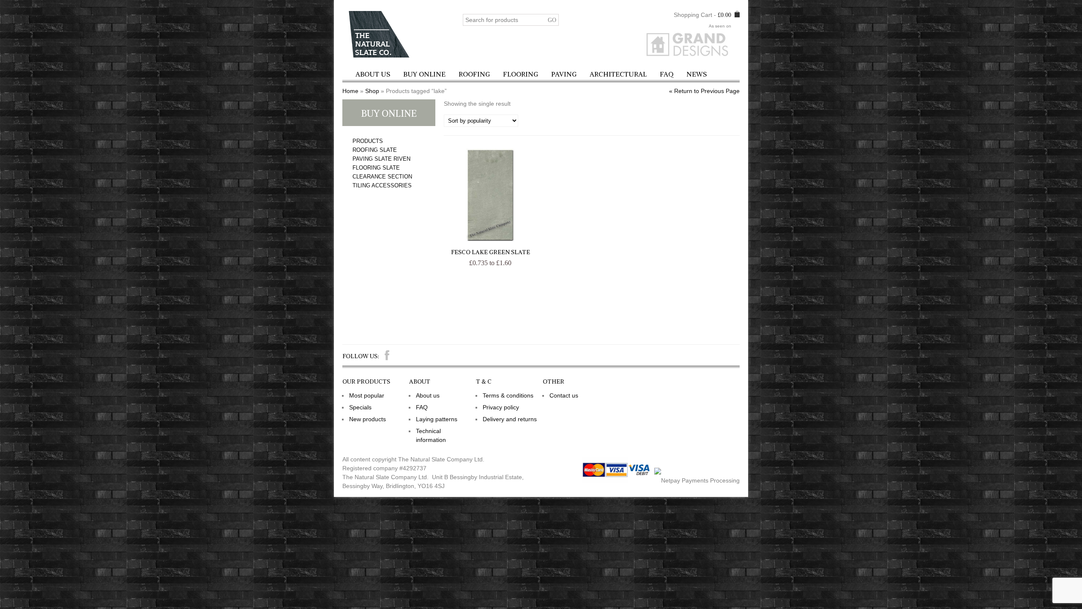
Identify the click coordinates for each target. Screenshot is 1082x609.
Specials (360, 407)
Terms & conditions (508, 395)
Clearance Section (382, 176)
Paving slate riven (381, 159)
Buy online (424, 74)
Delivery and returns (510, 419)
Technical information (431, 435)
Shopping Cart (693, 14)
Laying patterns (436, 419)
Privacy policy (501, 407)
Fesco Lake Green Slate (490, 252)
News (696, 74)
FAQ (666, 74)
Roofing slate (374, 150)
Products (367, 141)
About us (372, 74)
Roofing (474, 74)
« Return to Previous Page (704, 91)
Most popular (366, 395)
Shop (372, 91)
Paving (564, 74)
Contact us (563, 395)
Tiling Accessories (382, 185)
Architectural (618, 74)
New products (367, 419)
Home (350, 91)
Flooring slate (376, 168)
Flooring (520, 74)
